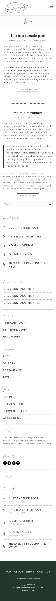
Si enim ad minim (21, 254)
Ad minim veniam (28, 112)
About (18, 571)
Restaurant (41, 41)
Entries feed (13, 404)
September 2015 (15, 329)
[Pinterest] (14, 463)
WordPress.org (15, 418)
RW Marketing (28, 590)
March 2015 (11, 336)
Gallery (9, 363)
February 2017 (14, 322)
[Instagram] (18, 463)
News (30, 571)
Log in (7, 397)
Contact (43, 571)
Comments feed (15, 411)
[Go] (50, 204)
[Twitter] (9, 463)
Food (32, 41)
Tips (38, 118)
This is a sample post (28, 35)
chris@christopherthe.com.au (28, 578)
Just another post (23, 228)
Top (8, 571)
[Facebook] (5, 463)
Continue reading (28, 89)
